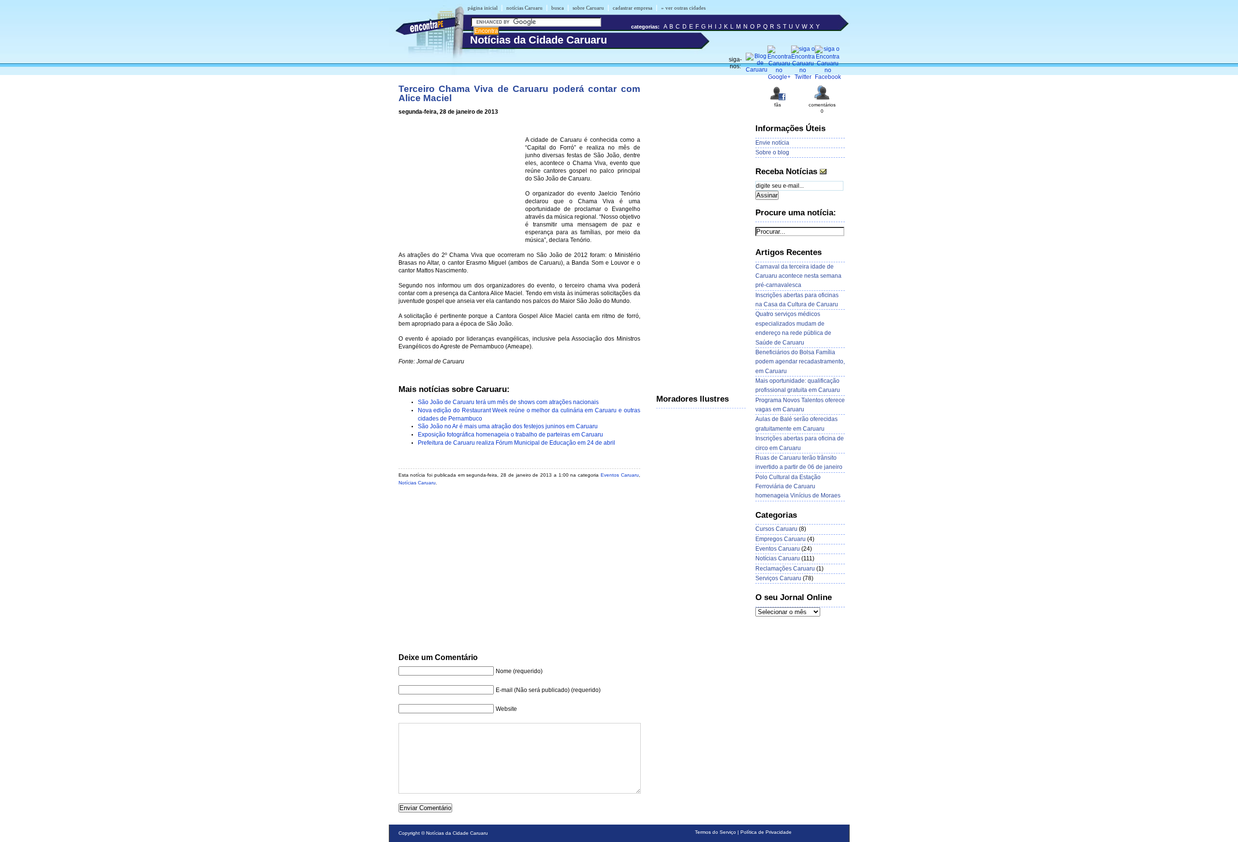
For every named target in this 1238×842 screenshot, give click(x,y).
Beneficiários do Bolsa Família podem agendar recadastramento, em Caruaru (800, 362)
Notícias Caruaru (417, 482)
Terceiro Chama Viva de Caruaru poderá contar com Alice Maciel (519, 93)
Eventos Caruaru (620, 475)
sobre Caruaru (588, 8)
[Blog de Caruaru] (756, 69)
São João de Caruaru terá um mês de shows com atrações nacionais (508, 402)
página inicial (483, 8)
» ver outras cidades (683, 8)
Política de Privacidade (766, 832)
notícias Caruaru (524, 8)
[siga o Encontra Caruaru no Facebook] (828, 77)
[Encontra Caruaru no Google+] (779, 77)
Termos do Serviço (715, 832)
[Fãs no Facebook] (777, 99)
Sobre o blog (772, 152)
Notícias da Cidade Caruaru (457, 833)
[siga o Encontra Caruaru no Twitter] (803, 77)
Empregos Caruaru (780, 539)
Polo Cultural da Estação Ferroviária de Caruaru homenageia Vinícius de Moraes (797, 486)
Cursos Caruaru (776, 529)
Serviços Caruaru (778, 578)
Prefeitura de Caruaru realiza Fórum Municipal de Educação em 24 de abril (516, 443)
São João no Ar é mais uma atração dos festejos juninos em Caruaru (508, 426)
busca (557, 8)
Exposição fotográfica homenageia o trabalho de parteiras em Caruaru (510, 434)
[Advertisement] (459, 184)
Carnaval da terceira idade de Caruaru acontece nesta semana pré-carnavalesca (798, 276)
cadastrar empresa (632, 8)
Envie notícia (772, 142)
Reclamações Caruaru (785, 568)
